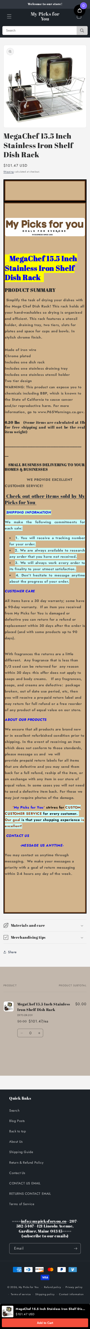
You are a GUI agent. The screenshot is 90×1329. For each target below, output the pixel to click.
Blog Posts (17, 1121)
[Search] (82, 30)
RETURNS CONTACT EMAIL (30, 1193)
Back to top (17, 1131)
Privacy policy (74, 1287)
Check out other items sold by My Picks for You (45, 499)
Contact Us (17, 1173)
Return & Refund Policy (26, 1162)
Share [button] (12, 952)
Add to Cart (45, 1323)
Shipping (8, 171)
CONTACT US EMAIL (25, 1183)
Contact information (71, 1294)
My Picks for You (29, 1287)
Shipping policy (45, 1294)
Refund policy (52, 1287)
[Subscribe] (75, 1248)
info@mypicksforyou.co (43, 1221)
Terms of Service (21, 1204)
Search (14, 1110)
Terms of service (21, 1294)
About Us (16, 1141)
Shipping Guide (21, 1152)
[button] (9, 16)
